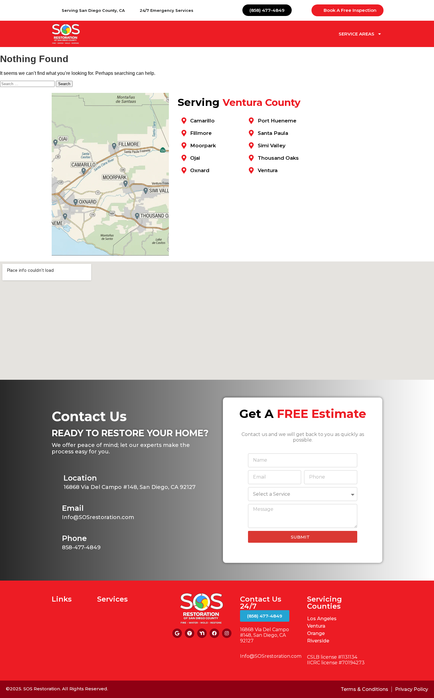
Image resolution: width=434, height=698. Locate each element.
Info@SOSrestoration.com (270, 656)
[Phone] (57, 539)
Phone (74, 538)
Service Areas (356, 34)
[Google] (177, 633)
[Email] (57, 508)
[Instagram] (226, 633)
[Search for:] (28, 83)
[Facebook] (214, 633)
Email (73, 508)
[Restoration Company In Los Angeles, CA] (189, 633)
